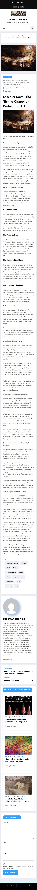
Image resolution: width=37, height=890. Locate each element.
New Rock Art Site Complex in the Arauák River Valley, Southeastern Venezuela (17, 760)
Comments (6, 823)
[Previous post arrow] (32, 671)
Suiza (11, 84)
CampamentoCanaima (10, 80)
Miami (17, 82)
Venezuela (15, 84)
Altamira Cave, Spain (11, 681)
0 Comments (8, 91)
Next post (7, 677)
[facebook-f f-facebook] (14, 7)
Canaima (18, 80)
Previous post (8, 668)
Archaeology (7, 77)
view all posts (7, 659)
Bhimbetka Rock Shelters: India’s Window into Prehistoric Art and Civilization (17, 800)
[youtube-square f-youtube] (23, 7)
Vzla (19, 84)
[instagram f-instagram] (21, 7)
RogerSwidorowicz (24, 82)
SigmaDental (6, 84)
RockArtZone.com (18, 19)
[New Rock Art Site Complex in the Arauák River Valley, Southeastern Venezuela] (18, 745)
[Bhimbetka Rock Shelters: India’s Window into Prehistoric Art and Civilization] (18, 785)
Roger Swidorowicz (9, 88)
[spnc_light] (32, 28)
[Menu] (3, 28)
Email (4, 853)
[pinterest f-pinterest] (18, 7)
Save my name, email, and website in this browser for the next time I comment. (18, 867)
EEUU (22, 80)
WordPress (20, 885)
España (25, 80)
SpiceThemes (19, 887)
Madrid (13, 82)
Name (4, 842)
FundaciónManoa (7, 82)
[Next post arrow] (32, 680)
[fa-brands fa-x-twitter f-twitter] (16, 7)
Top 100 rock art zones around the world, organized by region (17, 672)
